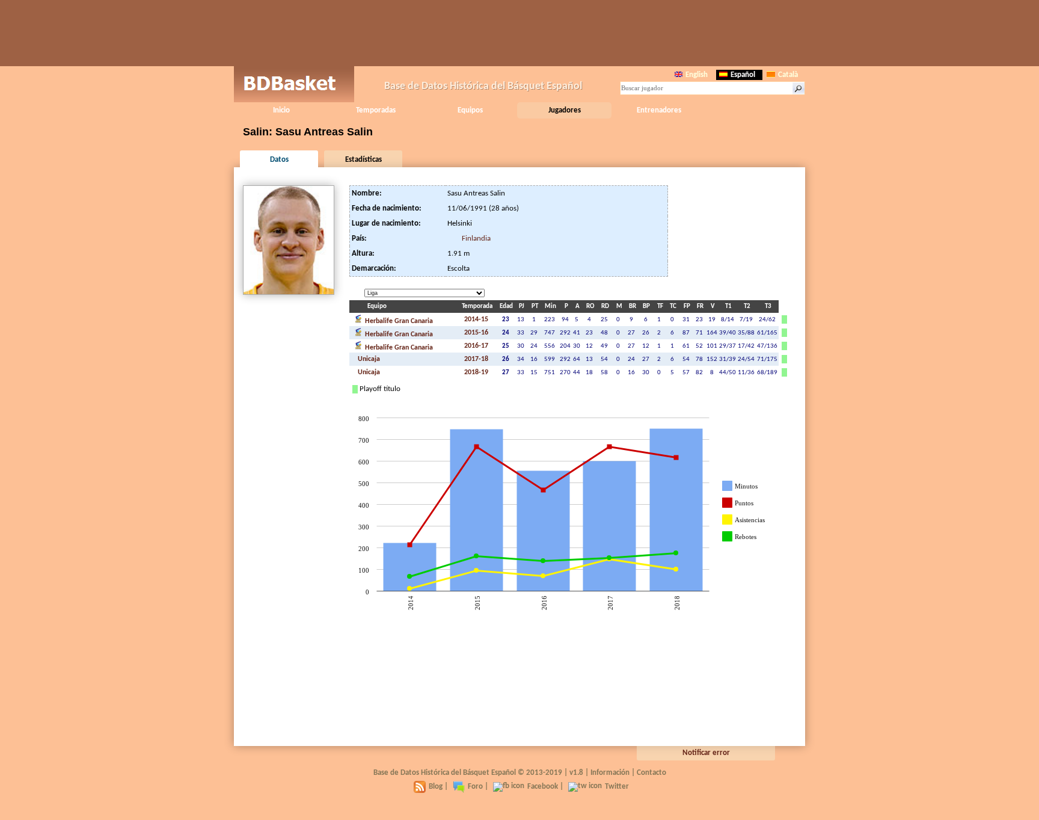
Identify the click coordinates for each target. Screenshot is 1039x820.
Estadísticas (363, 160)
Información (610, 773)
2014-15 (476, 319)
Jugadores (564, 110)
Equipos (470, 110)
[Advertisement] (519, 33)
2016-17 (476, 346)
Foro (475, 787)
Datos (279, 160)
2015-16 (476, 332)
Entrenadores (659, 110)
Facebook (542, 787)
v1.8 (576, 773)
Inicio (281, 110)
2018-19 (476, 372)
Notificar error (706, 753)
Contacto (651, 773)
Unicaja (368, 359)
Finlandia (476, 238)
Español (743, 75)
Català (788, 75)
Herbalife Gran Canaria (398, 321)
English (696, 75)
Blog (436, 787)
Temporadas (376, 110)
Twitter (617, 787)
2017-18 (476, 359)
